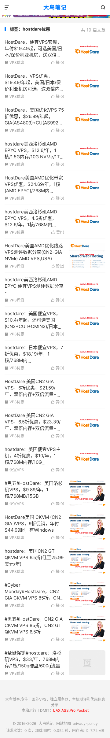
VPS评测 (14, 266)
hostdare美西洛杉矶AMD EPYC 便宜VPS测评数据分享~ (34, 286)
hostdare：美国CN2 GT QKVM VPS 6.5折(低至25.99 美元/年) (34, 557)
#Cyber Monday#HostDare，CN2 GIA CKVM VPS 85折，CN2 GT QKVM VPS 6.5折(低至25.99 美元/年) (34, 598)
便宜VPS (14, 469)
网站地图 (63, 723)
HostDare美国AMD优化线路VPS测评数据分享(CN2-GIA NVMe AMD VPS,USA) (34, 252)
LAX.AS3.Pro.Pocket (71, 710)
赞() (57, 62)
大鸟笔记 (55, 7)
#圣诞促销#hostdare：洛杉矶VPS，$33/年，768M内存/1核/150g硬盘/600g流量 (33, 659)
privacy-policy (85, 723)
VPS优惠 (14, 62)
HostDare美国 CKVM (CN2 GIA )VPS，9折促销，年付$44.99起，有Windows (33, 523)
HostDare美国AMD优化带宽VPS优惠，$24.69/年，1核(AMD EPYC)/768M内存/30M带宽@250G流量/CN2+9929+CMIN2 (34, 190)
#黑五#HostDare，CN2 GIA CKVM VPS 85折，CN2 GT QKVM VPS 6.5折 (34, 625)
